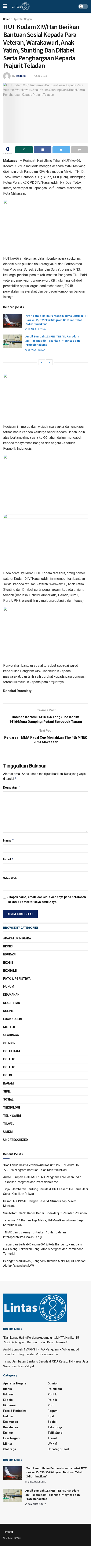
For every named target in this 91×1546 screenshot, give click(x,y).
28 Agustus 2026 (36, 350)
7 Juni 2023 (40, 75)
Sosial (8, 1099)
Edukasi (9, 954)
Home (6, 19)
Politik (9, 1059)
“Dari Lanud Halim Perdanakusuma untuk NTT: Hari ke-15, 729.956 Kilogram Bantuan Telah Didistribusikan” (56, 320)
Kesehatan (11, 1003)
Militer (9, 1027)
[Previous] (42, 362)
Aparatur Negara (23, 19)
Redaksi (21, 75)
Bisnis (8, 946)
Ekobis (8, 962)
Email (8, 859)
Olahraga (11, 1035)
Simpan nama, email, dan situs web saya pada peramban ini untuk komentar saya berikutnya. (46, 899)
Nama (8, 840)
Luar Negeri (12, 1019)
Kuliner (9, 1011)
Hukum (8, 986)
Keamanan (11, 994)
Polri (7, 1075)
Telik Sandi (12, 1115)
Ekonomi (10, 970)
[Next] (49, 362)
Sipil (7, 1091)
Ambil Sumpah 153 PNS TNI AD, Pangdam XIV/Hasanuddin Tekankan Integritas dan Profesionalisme (52, 341)
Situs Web (10, 878)
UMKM (8, 1131)
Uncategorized (15, 1139)
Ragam (8, 1083)
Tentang (8, 1531)
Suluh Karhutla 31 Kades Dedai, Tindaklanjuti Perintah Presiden (45, 1213)
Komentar (11, 787)
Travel (8, 1123)
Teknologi (11, 1107)
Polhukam (11, 1051)
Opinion (9, 1043)
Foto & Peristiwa (16, 978)
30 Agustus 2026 (36, 329)
